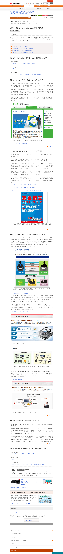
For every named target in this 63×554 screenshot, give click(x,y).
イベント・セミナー (32, 3)
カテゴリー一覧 (14, 547)
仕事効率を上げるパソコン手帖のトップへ (19, 487)
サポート (27, 3)
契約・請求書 (39, 8)
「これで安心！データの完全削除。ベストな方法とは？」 (24, 187)
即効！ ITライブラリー (15, 530)
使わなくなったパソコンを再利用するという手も (22, 52)
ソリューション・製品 (19, 5)
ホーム (12, 5)
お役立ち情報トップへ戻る (32, 520)
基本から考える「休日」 (17, 68)
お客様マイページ (29, 5)
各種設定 (48, 8)
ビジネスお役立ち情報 (30, 11)
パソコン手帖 (13, 550)
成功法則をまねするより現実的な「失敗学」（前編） (23, 63)
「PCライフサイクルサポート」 (19, 379)
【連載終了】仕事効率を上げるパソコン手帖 (18, 12)
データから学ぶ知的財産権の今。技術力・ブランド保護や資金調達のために (28, 74)
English (41, 3)
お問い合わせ (37, 3)
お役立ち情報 (21, 8)
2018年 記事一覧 (30, 12)
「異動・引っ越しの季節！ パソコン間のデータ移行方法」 (24, 184)
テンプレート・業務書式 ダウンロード (18, 540)
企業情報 (48, 5)
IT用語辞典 (13, 543)
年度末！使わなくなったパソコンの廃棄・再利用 (19, 13)
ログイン (50, 0)
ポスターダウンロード (15, 537)
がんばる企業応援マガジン (16, 526)
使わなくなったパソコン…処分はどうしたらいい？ (23, 46)
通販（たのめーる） (38, 5)
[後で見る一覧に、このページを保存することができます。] (45, 15)
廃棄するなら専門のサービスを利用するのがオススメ (23, 50)
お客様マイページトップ (13, 8)
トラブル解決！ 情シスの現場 (16, 533)
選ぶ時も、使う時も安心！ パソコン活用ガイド (22, 503)
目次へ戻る (50, 146)
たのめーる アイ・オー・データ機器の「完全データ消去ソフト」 (26, 190)
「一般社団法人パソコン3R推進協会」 (20, 143)
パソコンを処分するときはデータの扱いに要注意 (22, 48)
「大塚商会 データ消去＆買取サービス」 (21, 311)
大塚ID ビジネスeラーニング (17, 512)
